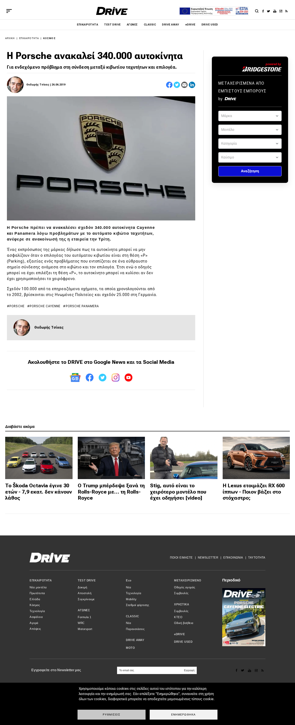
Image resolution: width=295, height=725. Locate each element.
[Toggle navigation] (9, 11)
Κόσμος (49, 38)
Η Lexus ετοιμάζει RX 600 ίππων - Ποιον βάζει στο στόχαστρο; (254, 492)
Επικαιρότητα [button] (41, 580)
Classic (150, 24)
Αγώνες (132, 24)
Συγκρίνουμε (86, 599)
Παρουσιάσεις (135, 629)
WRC (81, 623)
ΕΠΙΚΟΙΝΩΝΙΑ (233, 557)
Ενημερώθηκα (183, 714)
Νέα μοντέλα (38, 587)
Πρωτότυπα (37, 593)
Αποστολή (84, 593)
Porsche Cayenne (45, 306)
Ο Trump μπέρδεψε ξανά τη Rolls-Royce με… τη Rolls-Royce (111, 492)
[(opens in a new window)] (264, 11)
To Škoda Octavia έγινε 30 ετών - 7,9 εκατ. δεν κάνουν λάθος (38, 492)
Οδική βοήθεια (183, 623)
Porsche (17, 306)
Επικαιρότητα (87, 24)
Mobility (131, 599)
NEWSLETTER (208, 557)
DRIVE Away (170, 24)
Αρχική (10, 38)
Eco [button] (129, 580)
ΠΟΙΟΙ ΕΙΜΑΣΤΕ (181, 557)
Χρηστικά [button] (181, 604)
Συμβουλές (181, 593)
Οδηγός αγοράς (184, 587)
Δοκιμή (82, 587)
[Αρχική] (112, 11)
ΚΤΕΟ (178, 617)
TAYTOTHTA (256, 557)
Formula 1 (84, 617)
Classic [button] (132, 616)
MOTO (130, 647)
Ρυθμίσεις (112, 714)
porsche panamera (82, 306)
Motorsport (85, 629)
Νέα (128, 587)
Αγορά (34, 623)
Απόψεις (35, 628)
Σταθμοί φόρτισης (137, 605)
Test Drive (112, 24)
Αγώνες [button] (84, 610)
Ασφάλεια (36, 617)
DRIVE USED (209, 24)
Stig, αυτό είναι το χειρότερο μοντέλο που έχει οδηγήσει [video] (178, 492)
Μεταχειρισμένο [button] (187, 580)
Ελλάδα (35, 599)
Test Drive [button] (87, 580)
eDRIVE (190, 24)
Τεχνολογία (37, 611)
